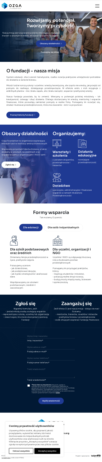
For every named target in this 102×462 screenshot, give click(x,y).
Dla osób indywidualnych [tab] (63, 227)
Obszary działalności (50, 43)
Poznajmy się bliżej (50, 52)
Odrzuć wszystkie (21, 451)
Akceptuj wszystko (47, 451)
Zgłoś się (10, 165)
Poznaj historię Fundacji (22, 115)
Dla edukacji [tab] (31, 227)
